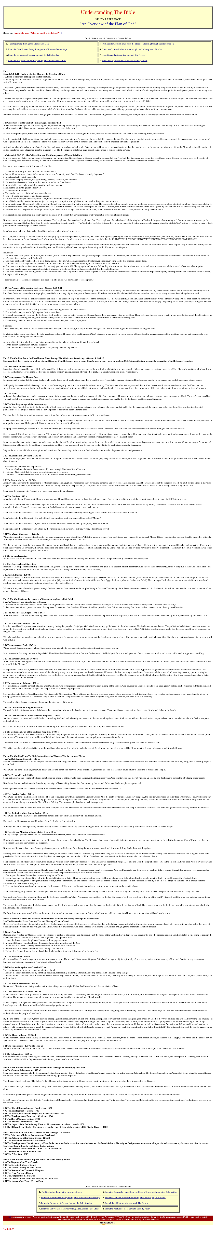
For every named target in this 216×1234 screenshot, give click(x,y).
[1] (62, 33)
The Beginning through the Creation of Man (61, 1192)
